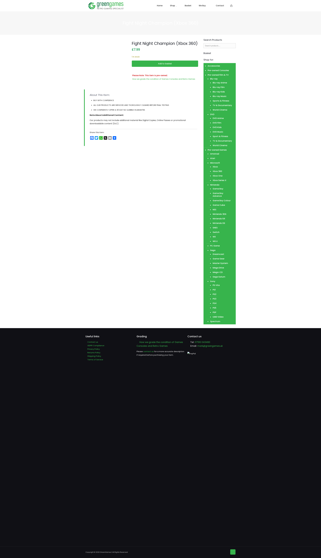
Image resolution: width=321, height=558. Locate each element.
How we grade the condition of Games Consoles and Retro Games (163, 79)
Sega (212, 250)
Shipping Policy (94, 356)
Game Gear (218, 258)
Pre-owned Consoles (218, 70)
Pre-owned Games (217, 149)
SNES (215, 227)
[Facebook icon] (222, 552)
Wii (214, 236)
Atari (212, 158)
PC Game (215, 245)
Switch (216, 232)
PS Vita (216, 285)
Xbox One (217, 175)
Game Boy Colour (222, 200)
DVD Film (217, 122)
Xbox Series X (219, 180)
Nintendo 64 (219, 218)
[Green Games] (106, 5)
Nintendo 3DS (219, 214)
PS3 (214, 298)
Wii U (215, 241)
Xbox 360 (217, 171)
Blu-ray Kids (219, 91)
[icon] (226, 552)
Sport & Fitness (220, 136)
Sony (212, 281)
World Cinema (220, 109)
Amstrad (214, 153)
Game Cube (219, 205)
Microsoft (215, 162)
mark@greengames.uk (210, 345)
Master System (220, 263)
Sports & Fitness (221, 100)
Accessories (214, 65)
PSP (214, 312)
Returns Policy (93, 352)
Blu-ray (214, 78)
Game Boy (218, 188)
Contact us (92, 342)
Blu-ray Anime (220, 82)
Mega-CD (218, 272)
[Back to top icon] (232, 552)
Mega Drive (218, 267)
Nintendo (214, 184)
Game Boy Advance (218, 194)
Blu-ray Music (219, 96)
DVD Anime (218, 118)
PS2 (214, 294)
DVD (212, 114)
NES (214, 209)
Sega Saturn (219, 276)
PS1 (214, 289)
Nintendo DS (219, 223)
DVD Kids (217, 127)
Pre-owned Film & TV (218, 74)
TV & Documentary (222, 105)
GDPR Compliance (95, 345)
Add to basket (165, 63)
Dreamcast (218, 254)
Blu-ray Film (219, 87)
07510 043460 (202, 342)
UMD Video (218, 316)
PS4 (214, 303)
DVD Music (218, 131)
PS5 (214, 307)
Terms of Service (95, 359)
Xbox (215, 166)
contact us (148, 351)
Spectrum (215, 321)
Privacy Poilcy (93, 349)
